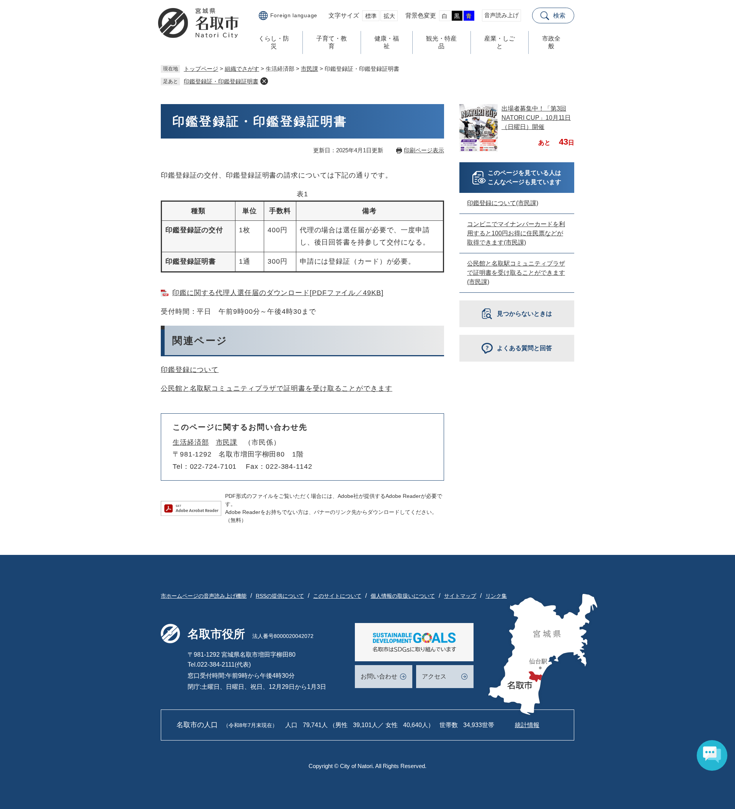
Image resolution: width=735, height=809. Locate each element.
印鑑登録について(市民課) (502, 203)
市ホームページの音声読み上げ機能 (204, 596)
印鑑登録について (190, 370)
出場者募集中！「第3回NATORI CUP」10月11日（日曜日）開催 (536, 117)
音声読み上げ (501, 15)
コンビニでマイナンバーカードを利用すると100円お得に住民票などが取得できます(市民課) (516, 233)
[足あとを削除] (264, 81)
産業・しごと (499, 42)
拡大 (389, 16)
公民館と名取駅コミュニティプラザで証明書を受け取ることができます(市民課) (516, 272)
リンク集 (496, 596)
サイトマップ (460, 596)
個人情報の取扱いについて (403, 596)
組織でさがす (242, 68)
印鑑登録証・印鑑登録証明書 (221, 81)
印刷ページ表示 (424, 150)
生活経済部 (191, 442)
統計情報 (527, 725)
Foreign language (293, 15)
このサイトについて (337, 596)
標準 (371, 16)
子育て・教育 (331, 42)
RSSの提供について (280, 596)
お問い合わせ (379, 676)
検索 (559, 15)
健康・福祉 (386, 42)
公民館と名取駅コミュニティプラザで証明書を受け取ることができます (276, 388)
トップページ (201, 68)
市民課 (309, 68)
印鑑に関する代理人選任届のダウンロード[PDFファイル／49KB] (278, 293)
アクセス (434, 676)
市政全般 (551, 42)
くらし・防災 (273, 42)
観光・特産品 (441, 42)
